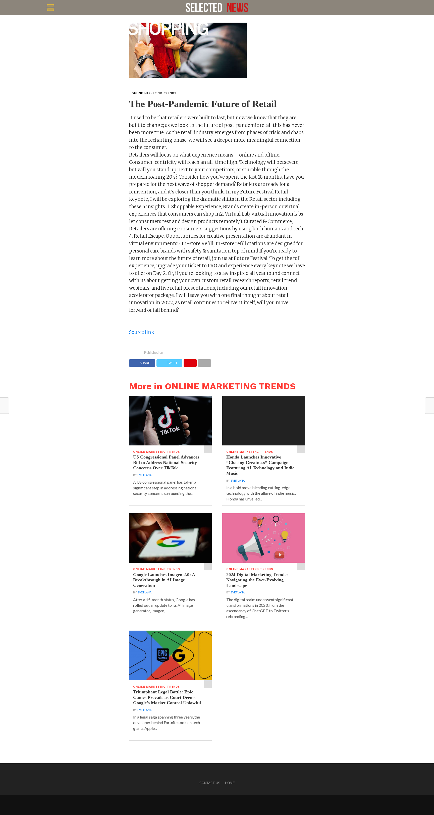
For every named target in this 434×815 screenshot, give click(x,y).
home (230, 783)
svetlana (144, 475)
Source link (141, 332)
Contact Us (209, 783)
